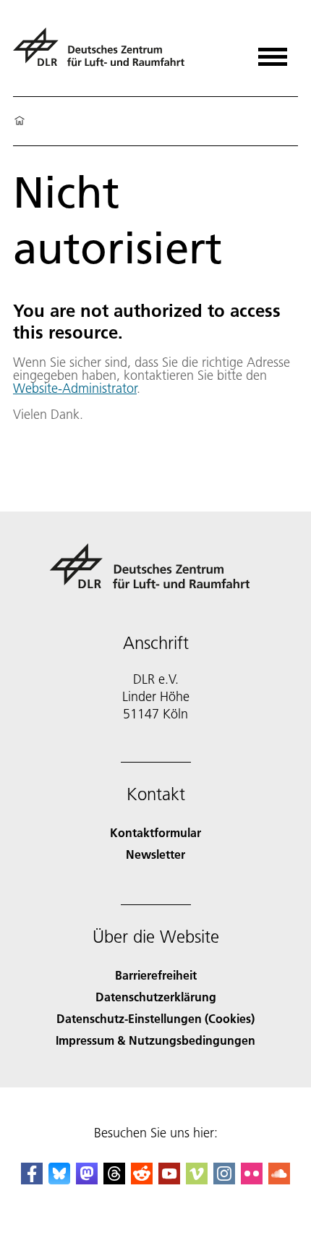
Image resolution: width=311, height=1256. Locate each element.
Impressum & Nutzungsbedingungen (155, 1040)
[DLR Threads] (114, 1179)
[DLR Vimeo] (197, 1179)
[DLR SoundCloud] (279, 1179)
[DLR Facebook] (32, 1179)
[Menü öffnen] (272, 52)
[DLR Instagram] (224, 1179)
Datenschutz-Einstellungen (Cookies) (155, 1018)
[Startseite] (19, 121)
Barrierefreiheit (156, 975)
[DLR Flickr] (252, 1179)
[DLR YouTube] (169, 1179)
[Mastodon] (87, 1179)
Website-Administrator (75, 388)
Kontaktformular (155, 832)
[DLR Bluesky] (59, 1179)
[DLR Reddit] (142, 1179)
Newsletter (155, 854)
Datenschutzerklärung (155, 996)
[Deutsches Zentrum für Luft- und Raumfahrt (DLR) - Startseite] (104, 53)
